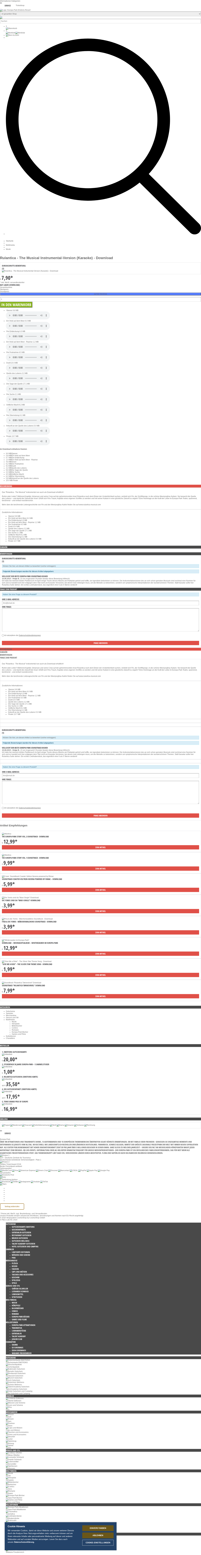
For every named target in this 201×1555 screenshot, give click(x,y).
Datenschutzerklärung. (24, 1542)
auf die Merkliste (100, 294)
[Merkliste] (15, 33)
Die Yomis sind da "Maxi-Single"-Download (21, 900)
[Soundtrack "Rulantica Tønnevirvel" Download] (21, 983)
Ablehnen (98, 1535)
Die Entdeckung (13, 331)
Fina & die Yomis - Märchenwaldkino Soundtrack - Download (29, 921)
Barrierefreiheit (12, 1201)
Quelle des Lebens (14, 373)
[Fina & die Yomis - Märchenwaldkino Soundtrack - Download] (27, 919)
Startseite (9, 241)
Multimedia (10, 245)
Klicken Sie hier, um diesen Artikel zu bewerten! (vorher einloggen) (29, 566)
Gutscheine (10, 1011)
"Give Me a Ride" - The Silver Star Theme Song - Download (27, 964)
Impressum (10, 1196)
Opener (9, 310)
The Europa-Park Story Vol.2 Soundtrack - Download (25, 836)
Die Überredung (13, 415)
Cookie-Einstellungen (14, 1188)
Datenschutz (11, 1192)
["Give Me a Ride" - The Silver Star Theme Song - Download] (27, 961)
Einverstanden (98, 1528)
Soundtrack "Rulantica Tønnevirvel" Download (23, 985)
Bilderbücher (17, 1026)
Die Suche (10, 394)
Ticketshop (20, 5)
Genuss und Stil (12, 1018)
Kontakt (9, 1198)
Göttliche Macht (12, 405)
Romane (15, 1030)
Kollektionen (11, 1036)
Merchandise (11, 1015)
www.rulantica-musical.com (90, 505)
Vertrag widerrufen (12, 1206)
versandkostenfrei (17, 282)
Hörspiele (16, 1024)
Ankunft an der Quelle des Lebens (20, 426)
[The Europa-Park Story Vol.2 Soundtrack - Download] (6, 834)
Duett (8, 363)
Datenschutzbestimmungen (30, 635)
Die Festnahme (12, 352)
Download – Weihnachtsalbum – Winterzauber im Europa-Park (30, 942)
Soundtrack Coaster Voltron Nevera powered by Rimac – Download (32, 879)
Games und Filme (19, 1034)
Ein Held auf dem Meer (15, 321)
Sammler (9, 1013)
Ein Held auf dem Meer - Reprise (19, 342)
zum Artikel (100, 847)
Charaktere (10, 1038)
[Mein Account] (12, 35)
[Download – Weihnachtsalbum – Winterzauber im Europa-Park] (15, 940)
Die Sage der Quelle (14, 384)
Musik (8, 249)
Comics (15, 1028)
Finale (9, 436)
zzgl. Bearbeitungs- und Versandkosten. (32, 1214)
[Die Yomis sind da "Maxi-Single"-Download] (20, 898)
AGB (8, 1190)
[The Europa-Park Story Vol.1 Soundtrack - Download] (6, 855)
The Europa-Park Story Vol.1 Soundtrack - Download (25, 857)
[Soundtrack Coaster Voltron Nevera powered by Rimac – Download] (28, 876)
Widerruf (9, 1194)
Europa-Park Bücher (20, 1032)
